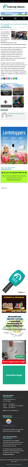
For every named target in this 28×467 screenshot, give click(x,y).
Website (10, 115)
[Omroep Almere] (2, 18)
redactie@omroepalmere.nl (14, 179)
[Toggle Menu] (15, 18)
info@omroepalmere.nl (8, 454)
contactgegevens (14, 410)
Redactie (13, 29)
